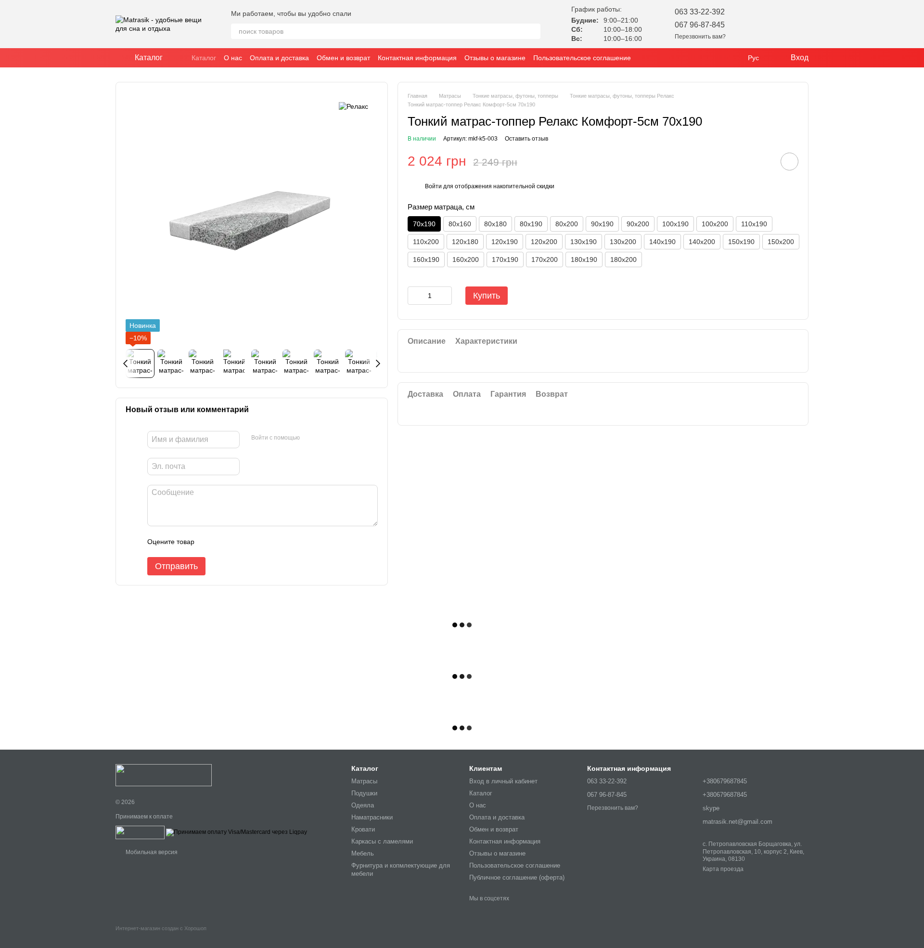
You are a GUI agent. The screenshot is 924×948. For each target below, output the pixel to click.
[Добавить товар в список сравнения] (762, 161)
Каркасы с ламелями (382, 841)
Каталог (204, 58)
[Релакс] (353, 106)
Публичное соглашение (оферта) (517, 877)
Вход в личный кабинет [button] (503, 781)
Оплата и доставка (279, 58)
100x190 (675, 224)
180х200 (623, 259)
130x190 (583, 242)
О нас (233, 58)
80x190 (531, 224)
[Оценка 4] (256, 541)
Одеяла (362, 805)
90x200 (638, 224)
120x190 (504, 242)
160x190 (426, 259)
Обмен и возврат (343, 58)
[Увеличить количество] (444, 295)
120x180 (465, 242)
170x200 (544, 259)
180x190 (584, 259)
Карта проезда (723, 869)
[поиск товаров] (532, 31)
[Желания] (750, 24)
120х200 (544, 242)
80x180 (495, 224)
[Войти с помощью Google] (326, 438)
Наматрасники (372, 817)
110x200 (426, 242)
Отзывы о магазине (495, 58)
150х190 (741, 242)
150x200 (781, 242)
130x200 (623, 242)
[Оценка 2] (225, 541)
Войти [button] (433, 186)
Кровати (363, 829)
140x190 (662, 242)
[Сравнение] (775, 24)
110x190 (754, 224)
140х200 (702, 242)
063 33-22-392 (700, 12)
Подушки (364, 793)
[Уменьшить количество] (415, 295)
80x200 (566, 224)
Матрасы (364, 781)
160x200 (465, 259)
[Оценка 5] (272, 541)
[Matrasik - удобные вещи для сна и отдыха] (164, 774)
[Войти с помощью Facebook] (310, 438)
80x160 (460, 224)
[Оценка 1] (210, 541)
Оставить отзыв (526, 138)
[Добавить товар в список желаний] (789, 161)
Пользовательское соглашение (582, 58)
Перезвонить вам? (700, 36)
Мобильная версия (151, 852)
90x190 (602, 224)
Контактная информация (417, 58)
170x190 (505, 259)
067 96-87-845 (700, 25)
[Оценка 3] (241, 541)
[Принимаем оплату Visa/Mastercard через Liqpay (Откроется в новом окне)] (236, 832)
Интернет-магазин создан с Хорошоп (161, 928)
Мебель (362, 853)
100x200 (715, 224)
